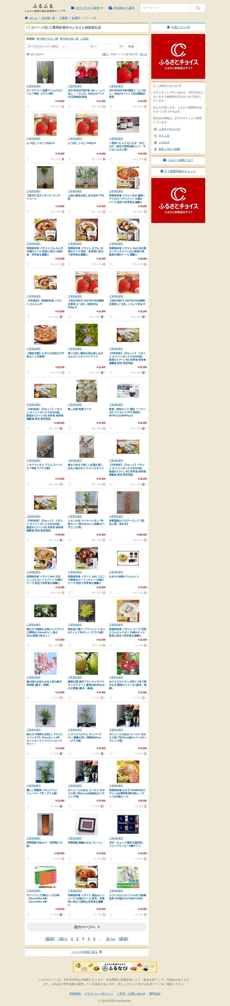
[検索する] (198, 8)
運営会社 (155, 993)
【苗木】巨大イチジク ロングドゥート (43, 197)
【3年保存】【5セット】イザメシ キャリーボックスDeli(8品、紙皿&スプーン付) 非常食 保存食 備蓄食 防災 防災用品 (45, 414)
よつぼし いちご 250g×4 (40, 143)
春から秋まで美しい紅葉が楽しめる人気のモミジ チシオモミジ (86, 466)
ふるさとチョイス (169, 128)
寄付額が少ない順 (47, 38)
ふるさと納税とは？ (180, 160)
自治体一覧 (48, 17)
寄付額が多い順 (69, 38)
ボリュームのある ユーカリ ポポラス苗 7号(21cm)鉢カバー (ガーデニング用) (127, 737)
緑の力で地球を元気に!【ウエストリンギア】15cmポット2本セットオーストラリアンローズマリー (45, 739)
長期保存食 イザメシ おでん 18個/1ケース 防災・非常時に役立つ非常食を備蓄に (86, 251)
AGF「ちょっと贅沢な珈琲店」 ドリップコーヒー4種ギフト (127, 844)
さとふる (164, 135)
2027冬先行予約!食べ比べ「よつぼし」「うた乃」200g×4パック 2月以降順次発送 (86, 93)
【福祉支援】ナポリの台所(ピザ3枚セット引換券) (45, 355)
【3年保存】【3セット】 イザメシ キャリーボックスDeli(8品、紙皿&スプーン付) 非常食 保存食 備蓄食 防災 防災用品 (127, 358)
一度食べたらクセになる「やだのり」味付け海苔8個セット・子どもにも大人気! (127, 146)
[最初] (50, 939)
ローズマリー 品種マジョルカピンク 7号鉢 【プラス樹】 (45, 92)
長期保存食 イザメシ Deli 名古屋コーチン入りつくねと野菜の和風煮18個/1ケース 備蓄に (127, 251)
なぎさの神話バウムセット (124, 576)
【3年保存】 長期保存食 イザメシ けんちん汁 (44, 302)
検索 (131, 46)
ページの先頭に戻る (85, 952)
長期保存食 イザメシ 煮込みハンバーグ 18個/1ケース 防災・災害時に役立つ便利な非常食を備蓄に (86, 900)
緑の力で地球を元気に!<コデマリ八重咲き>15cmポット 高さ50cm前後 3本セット (45, 632)
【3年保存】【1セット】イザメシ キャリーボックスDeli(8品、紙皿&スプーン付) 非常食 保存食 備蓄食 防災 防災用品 (127, 469)
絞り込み (36, 54)
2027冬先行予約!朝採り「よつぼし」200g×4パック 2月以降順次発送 (127, 93)
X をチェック (180, 171)
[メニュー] (61, 316)
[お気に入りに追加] (32, 106)
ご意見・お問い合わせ (131, 993)
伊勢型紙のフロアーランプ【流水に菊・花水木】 (126, 522)
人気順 (84, 38)
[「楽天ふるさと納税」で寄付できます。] (62, 158)
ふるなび (164, 142)
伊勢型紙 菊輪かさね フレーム (85, 842)
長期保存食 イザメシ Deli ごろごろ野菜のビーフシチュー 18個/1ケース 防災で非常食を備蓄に (86, 579)
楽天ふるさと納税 (169, 149)
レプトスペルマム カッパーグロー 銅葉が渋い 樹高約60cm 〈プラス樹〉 (84, 737)
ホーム (33, 17)
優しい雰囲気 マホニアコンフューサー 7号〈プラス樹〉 (43, 792)
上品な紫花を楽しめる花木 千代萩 (86, 197)
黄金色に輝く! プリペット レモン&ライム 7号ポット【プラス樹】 (86, 631)
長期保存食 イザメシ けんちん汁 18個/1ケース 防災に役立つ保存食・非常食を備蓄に (45, 251)
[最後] (123, 939)
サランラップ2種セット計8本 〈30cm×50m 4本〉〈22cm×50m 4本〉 (43, 898)
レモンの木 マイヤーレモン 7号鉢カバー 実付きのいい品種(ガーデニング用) (86, 524)
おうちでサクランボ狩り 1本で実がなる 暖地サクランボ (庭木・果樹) (128, 684)
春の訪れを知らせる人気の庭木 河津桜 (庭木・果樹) (44, 683)
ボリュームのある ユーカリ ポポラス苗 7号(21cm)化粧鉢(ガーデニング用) (86, 793)
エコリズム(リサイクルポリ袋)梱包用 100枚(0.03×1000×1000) (127, 897)
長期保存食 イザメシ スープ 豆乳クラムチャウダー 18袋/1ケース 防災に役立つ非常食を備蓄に (127, 632)
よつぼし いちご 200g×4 (82, 143)
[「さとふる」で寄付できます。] (62, 106)
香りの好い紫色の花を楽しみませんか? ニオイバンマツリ (85, 355)
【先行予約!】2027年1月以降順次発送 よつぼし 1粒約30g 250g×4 (86, 303)
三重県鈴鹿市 (34, 86)
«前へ (105, 54)
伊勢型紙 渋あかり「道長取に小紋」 (45, 844)
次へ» (143, 54)
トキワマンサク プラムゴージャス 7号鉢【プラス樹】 (45, 466)
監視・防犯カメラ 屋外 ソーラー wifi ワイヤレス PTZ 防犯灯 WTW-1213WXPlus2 (127, 412)
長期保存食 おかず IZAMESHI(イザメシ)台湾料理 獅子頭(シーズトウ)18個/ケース (127, 793)
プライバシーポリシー (98, 993)
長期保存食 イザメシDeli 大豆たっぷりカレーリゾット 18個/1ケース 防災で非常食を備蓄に (45, 579)
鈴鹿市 (76, 17)
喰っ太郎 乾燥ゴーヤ (79, 409)
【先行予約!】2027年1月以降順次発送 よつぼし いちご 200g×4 (127, 302)
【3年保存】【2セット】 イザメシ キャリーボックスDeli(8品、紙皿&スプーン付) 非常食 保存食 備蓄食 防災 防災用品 (45, 525)
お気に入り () (180, 27)
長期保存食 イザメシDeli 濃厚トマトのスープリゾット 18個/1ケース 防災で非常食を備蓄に (127, 198)
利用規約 (75, 993)
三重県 (63, 17)
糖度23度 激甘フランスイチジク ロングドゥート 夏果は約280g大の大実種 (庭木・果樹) (86, 684)
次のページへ (85, 927)
